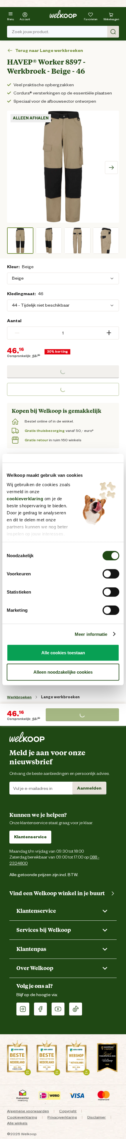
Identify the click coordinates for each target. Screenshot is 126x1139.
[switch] (111, 574)
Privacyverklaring (62, 1117)
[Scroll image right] (111, 167)
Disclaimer (96, 1117)
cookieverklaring (25, 498)
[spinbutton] (63, 333)
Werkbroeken (19, 697)
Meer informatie (91, 633)
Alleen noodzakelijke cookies (63, 671)
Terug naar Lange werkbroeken (49, 51)
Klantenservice (30, 837)
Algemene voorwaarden (28, 1111)
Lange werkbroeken (60, 697)
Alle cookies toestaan (63, 652)
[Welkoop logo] (63, 14)
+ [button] (109, 333)
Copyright (67, 1111)
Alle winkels (17, 1123)
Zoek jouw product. (30, 31)
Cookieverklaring (22, 1117)
